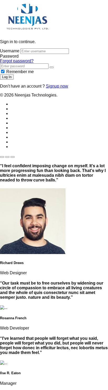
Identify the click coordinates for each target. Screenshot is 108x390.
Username (9, 51)
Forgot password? (17, 61)
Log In (7, 77)
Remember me (20, 71)
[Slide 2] (7, 157)
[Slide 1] (2, 157)
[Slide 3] (12, 157)
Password (9, 56)
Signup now (57, 86)
